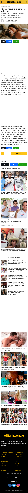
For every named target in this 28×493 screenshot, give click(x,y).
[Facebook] (10, 485)
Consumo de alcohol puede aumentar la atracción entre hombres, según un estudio (12, 387)
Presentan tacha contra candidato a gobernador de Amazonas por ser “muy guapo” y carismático (14, 221)
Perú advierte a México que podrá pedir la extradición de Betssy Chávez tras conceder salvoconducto (17, 292)
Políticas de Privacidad (7, 452)
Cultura (3, 459)
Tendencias (18, 470)
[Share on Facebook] (14, 164)
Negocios (17, 459)
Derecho (3, 465)
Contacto (3, 454)
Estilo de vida (18, 456)
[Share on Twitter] (5, 164)
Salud (16, 465)
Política (17, 463)
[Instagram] (18, 485)
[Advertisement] (14, 58)
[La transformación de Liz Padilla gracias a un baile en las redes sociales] (14, 359)
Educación (3, 470)
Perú (16, 461)
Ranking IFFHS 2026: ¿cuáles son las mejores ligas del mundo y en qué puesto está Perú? (13, 192)
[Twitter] (14, 485)
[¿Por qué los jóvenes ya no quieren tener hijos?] (14, 397)
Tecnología (18, 468)
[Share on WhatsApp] (22, 164)
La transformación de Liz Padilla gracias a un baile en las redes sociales (13, 368)
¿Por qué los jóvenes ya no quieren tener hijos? (14, 405)
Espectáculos (18, 454)
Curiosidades (5, 6)
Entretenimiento (19, 452)
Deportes (3, 463)
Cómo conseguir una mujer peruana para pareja (14, 424)
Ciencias (3, 456)
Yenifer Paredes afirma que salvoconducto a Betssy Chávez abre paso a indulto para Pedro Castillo (17, 284)
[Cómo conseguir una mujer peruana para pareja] (14, 415)
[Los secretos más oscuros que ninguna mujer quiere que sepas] (14, 339)
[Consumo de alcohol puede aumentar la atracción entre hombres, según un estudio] (14, 378)
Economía (3, 468)
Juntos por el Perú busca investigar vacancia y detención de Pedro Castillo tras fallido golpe (13, 250)
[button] (1, 2)
